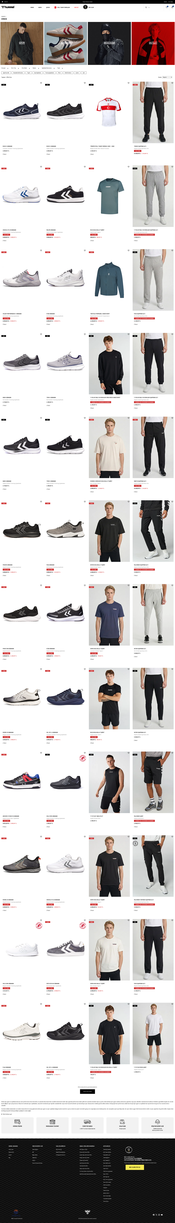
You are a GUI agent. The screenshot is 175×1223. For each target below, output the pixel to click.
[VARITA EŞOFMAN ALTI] (153, 447)
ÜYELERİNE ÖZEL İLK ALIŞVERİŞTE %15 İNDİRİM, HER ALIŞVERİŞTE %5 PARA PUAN (87, 1)
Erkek (32, 7)
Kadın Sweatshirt (106, 1160)
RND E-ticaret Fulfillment (16, 1218)
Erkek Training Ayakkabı (107, 1171)
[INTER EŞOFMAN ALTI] (153, 615)
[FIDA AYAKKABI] (65, 531)
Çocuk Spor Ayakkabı (107, 1165)
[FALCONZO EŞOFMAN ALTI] (153, 531)
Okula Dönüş (105, 1201)
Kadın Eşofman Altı (106, 1163)
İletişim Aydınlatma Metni (85, 1168)
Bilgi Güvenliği (59, 1149)
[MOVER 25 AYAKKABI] (21, 699)
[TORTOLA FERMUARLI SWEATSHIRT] (109, 280)
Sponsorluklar (11, 1152)
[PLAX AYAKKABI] (21, 1033)
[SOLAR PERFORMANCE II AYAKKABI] (21, 280)
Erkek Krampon (106, 1190)
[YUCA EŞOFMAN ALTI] (153, 280)
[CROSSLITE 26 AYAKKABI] (21, 196)
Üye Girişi (170, 1)
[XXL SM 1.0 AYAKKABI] (65, 699)
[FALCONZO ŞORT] (153, 782)
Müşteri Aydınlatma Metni (84, 1157)
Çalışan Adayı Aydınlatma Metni (86, 1154)
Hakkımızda (11, 1149)
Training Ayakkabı (49, 72)
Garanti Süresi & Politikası (37, 1163)
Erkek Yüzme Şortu (106, 1184)
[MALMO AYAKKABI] (65, 196)
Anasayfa (3, 16)
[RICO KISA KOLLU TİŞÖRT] (109, 196)
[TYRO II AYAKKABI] (65, 364)
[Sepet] (172, 7)
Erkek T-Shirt (105, 1168)
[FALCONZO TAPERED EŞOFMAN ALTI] (153, 866)
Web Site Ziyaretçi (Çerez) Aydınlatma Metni (88, 1174)
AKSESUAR (109, 42)
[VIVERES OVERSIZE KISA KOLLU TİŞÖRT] (109, 447)
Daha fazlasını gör (7, 1114)
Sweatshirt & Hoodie (18, 72)
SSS (33, 1152)
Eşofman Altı (6, 72)
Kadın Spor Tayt (106, 1176)
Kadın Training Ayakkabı (108, 1179)
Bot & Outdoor (68, 72)
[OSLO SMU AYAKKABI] (65, 782)
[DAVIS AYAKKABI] (21, 364)
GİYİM (22, 42)
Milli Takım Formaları (63, 7)
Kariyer (10, 1154)
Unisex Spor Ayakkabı (107, 1198)
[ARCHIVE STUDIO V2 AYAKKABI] (21, 782)
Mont (59, 72)
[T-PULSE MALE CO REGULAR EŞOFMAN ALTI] (153, 196)
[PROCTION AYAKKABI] (21, 615)
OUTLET (76, 7)
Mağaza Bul (34, 1157)
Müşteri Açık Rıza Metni (84, 1160)
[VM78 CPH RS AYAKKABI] (65, 950)
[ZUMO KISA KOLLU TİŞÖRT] (109, 615)
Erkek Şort (105, 1187)
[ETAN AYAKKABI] (65, 280)
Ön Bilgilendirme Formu (60, 1154)
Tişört (28, 72)
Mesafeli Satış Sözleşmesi (60, 1152)
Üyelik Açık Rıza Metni (84, 1165)
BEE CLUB (91, 7)
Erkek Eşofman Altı (106, 1154)
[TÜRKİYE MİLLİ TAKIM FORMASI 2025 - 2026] (109, 112)
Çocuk (48, 7)
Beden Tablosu (35, 1154)
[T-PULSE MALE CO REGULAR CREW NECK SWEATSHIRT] (109, 364)
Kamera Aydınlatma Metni (85, 1152)
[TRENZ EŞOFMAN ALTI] (153, 112)
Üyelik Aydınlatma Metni (84, 1163)
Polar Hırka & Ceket (107, 1195)
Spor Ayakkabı (37, 72)
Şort (84, 72)
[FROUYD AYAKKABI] (21, 531)
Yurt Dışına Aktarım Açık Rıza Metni (86, 1171)
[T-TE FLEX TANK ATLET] (109, 782)
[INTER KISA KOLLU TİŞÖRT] (109, 531)
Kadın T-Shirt (105, 1174)
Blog (9, 1157)
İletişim (33, 1160)
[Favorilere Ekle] (41, 83)
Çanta (77, 72)
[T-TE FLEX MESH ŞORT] (153, 1033)
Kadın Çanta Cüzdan (107, 1182)
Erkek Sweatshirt (106, 1157)
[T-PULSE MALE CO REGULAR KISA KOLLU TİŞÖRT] (109, 1033)
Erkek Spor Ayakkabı (107, 1149)
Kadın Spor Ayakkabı (107, 1152)
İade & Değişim (35, 1149)
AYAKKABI (66, 42)
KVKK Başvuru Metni (83, 1149)
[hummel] (14, 7)
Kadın (40, 7)
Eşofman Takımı (106, 1193)
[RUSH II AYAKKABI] (21, 112)
